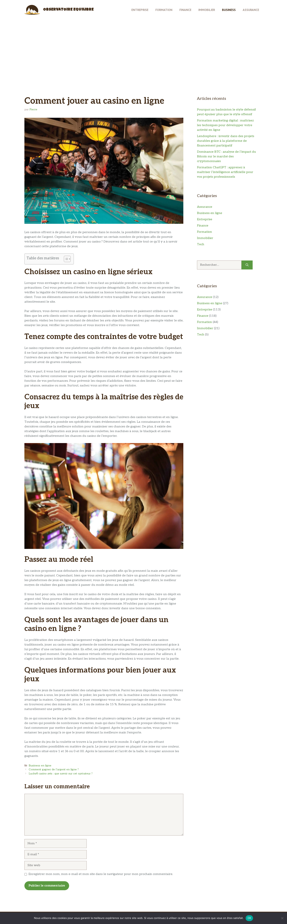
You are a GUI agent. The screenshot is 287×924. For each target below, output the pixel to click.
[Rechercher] (247, 264)
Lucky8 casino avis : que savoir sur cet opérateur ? (61, 773)
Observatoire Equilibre (68, 10)
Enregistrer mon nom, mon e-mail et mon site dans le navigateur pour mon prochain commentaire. (101, 874)
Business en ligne (40, 765)
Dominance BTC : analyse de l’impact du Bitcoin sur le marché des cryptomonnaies (226, 156)
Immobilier (206, 10)
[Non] (282, 918)
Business (229, 10)
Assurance (251, 10)
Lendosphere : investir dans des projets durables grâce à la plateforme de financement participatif (225, 140)
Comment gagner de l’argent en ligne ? (54, 769)
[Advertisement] (143, 47)
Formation (163, 10)
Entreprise (139, 10)
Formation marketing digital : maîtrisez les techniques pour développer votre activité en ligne (225, 125)
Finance (185, 10)
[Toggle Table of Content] (65, 259)
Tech (200, 244)
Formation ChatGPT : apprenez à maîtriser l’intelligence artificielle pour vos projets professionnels (225, 172)
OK (249, 918)
